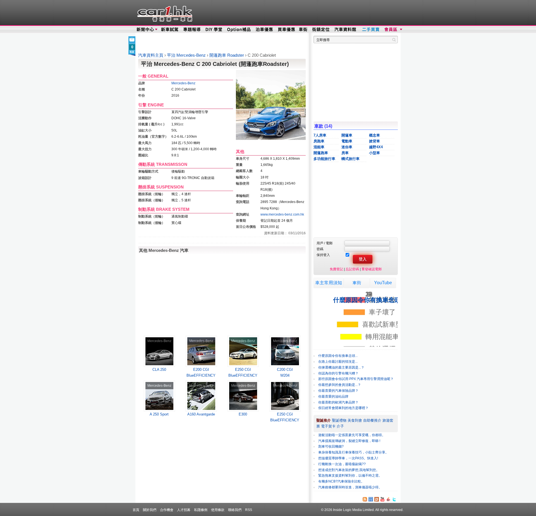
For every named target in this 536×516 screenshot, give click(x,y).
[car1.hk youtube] (382, 499)
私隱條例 (200, 510)
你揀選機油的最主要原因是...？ (341, 367)
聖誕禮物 (339, 420)
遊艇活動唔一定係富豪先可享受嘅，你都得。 (351, 435)
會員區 (393, 29)
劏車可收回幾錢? (331, 446)
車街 (303, 29)
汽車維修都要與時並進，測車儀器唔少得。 (350, 487)
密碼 (320, 249)
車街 (356, 282)
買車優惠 (286, 29)
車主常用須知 (328, 282)
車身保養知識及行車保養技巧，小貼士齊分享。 (353, 452)
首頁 (136, 510)
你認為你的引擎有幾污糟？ (338, 373)
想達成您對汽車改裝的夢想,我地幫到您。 (348, 470)
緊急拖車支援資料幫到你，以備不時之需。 (350, 475)
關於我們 (149, 510)
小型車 (374, 153)
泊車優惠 (265, 29)
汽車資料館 (346, 29)
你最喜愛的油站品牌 (333, 396)
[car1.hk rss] (365, 499)
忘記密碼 (352, 269)
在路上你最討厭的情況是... (338, 362)
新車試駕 (170, 29)
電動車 (346, 141)
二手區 (371, 29)
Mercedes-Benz (183, 83)
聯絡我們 (234, 510)
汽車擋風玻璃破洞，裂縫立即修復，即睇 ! (349, 441)
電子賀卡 (328, 426)
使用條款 (217, 510)
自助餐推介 (372, 420)
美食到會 (355, 420)
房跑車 (319, 141)
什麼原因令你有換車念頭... (338, 356)
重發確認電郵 (372, 269)
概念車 (374, 135)
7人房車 (320, 135)
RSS (248, 510)
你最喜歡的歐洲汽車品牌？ (338, 402)
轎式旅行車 (350, 159)
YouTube (383, 282)
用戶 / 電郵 (324, 243)
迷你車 (346, 147)
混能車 (319, 147)
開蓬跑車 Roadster (227, 55)
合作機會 (166, 510)
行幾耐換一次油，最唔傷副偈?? (342, 464)
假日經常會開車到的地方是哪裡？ (343, 408)
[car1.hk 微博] (388, 499)
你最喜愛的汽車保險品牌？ (338, 391)
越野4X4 (376, 147)
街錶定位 (321, 29)
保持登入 (323, 255)
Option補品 (239, 29)
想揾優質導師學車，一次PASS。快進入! (348, 458)
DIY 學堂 (214, 29)
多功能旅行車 (324, 159)
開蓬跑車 (321, 153)
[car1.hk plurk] (376, 499)
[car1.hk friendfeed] (370, 499)
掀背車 (374, 141)
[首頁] (164, 12)
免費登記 (336, 269)
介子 (340, 426)
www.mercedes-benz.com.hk (282, 214)
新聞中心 (145, 29)
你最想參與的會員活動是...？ (339, 385)
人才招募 (183, 510)
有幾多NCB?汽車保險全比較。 (341, 481)
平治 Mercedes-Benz (187, 55)
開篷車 (346, 135)
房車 (345, 153)
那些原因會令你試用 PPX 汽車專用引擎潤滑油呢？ (356, 379)
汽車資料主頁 (150, 55)
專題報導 (192, 29)
